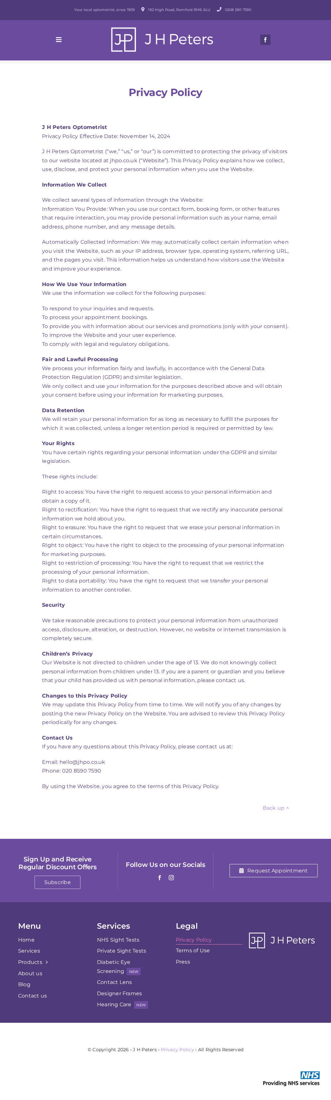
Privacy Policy (177, 1049)
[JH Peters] (162, 29)
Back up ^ (276, 808)
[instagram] (171, 877)
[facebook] (265, 40)
